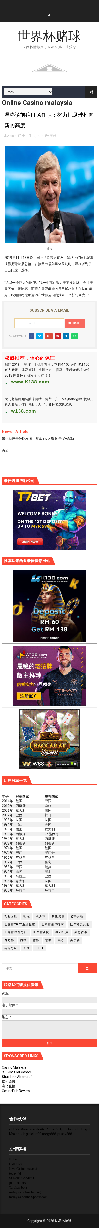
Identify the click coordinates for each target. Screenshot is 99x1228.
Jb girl (85, 1129)
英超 (53, 136)
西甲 (23, 940)
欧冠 (26, 916)
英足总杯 (10, 948)
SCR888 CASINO (21, 1178)
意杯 (36, 940)
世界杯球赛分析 (15, 932)
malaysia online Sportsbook (28, 1197)
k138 (40, 948)
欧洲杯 (41, 916)
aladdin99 (37, 1129)
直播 (26, 948)
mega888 (49, 1134)
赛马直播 (8, 1086)
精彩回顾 (10, 916)
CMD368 (15, 1164)
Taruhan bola (18, 1187)
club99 (14, 1129)
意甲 (48, 940)
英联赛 (75, 940)
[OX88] (49, 68)
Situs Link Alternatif (17, 1077)
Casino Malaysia (14, 1067)
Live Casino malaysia (23, 1168)
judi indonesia (18, 1183)
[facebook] (48, 16)
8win (24, 1129)
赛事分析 (77, 916)
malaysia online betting (25, 1192)
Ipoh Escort (69, 1129)
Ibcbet (13, 1159)
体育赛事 (80, 932)
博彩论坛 (8, 1081)
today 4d (15, 1173)
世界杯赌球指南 (52, 924)
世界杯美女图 (79, 924)
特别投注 (61, 932)
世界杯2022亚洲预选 (19, 924)
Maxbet (15, 1134)
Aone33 (52, 1129)
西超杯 (9, 940)
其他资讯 (58, 916)
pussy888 (64, 1134)
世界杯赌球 (49, 36)
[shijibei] (49, 606)
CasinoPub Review (16, 1091)
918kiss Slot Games (17, 1072)
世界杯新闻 (41, 932)
